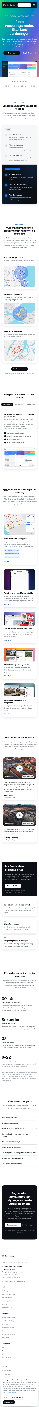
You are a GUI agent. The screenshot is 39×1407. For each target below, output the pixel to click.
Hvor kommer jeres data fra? (11, 1123)
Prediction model (7, 1297)
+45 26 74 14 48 (9, 1269)
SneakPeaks (5, 1304)
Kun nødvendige (17, 1397)
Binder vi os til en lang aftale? (12, 1147)
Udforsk (7, 561)
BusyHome (5, 1324)
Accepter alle (8, 1402)
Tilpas (6, 1397)
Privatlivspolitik (6, 1370)
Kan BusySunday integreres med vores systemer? (15, 1135)
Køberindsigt (19, 404)
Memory (4, 1331)
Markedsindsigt (31, 404)
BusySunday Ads (7, 1307)
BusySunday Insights (8, 1327)
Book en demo (6, 1357)
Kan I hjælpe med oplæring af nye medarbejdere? (19, 1153)
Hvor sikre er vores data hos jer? (13, 1158)
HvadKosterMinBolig (8, 1321)
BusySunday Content (8, 1334)
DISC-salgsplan (6, 1301)
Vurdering (5, 1291)
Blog (3, 1354)
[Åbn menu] (34, 5)
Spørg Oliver (5, 1337)
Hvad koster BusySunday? (11, 1142)
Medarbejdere (6, 1351)
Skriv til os (28, 1225)
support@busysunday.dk (13, 1266)
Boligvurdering (7, 404)
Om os (4, 1347)
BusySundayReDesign (8, 1317)
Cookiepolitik (6, 1374)
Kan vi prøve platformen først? (12, 1164)
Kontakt (4, 1361)
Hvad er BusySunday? (9, 1117)
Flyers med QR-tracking (9, 1294)
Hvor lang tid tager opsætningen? (13, 1128)
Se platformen (28, 53)
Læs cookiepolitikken (9, 1392)
